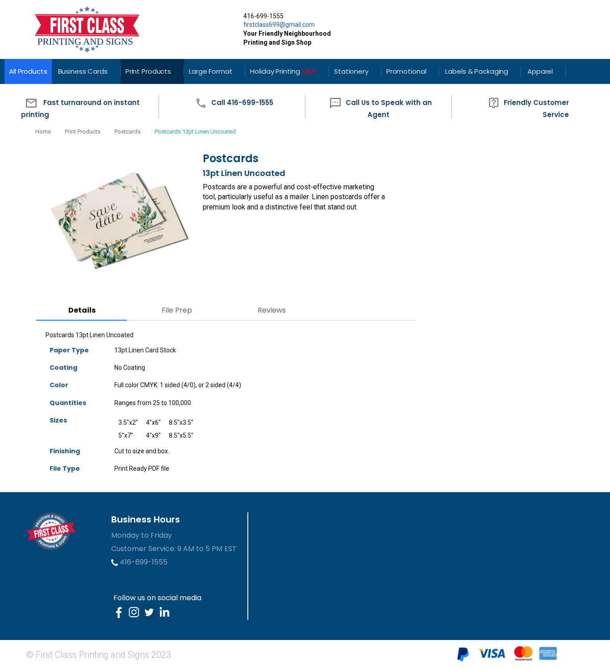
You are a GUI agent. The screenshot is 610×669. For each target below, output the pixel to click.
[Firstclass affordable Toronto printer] (127, 29)
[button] (85, 107)
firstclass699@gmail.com (279, 24)
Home (43, 131)
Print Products (82, 131)
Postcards (127, 131)
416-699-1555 (142, 562)
